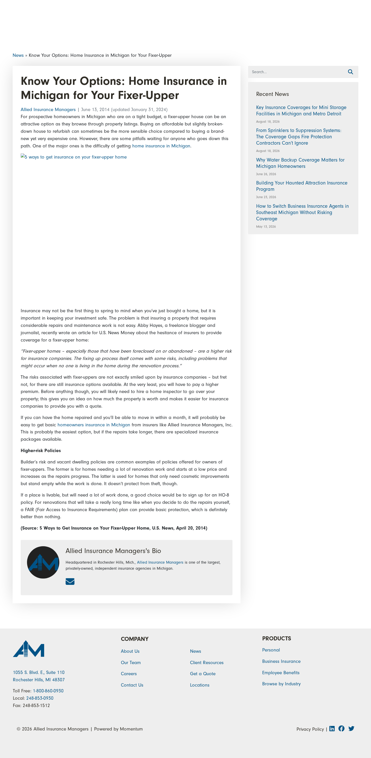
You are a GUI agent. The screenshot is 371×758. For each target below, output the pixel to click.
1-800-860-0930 (48, 691)
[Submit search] (350, 72)
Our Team (131, 662)
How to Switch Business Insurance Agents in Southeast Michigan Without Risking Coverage (302, 212)
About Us (130, 651)
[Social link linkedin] (333, 729)
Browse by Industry (281, 684)
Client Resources (207, 662)
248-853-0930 (40, 698)
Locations (199, 685)
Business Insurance (281, 661)
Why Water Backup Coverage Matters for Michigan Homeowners (300, 163)
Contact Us (132, 685)
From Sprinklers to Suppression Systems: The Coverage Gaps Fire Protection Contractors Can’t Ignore (298, 136)
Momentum (131, 729)
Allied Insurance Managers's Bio (113, 551)
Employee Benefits (281, 672)
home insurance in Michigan (161, 146)
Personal (271, 650)
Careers (129, 673)
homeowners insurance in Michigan (94, 425)
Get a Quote (203, 673)
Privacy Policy (310, 729)
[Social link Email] (70, 582)
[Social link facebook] (343, 729)
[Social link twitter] (351, 729)
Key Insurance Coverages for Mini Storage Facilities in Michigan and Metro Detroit (301, 110)
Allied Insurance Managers (49, 109)
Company (134, 639)
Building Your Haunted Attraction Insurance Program (302, 186)
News (18, 55)
